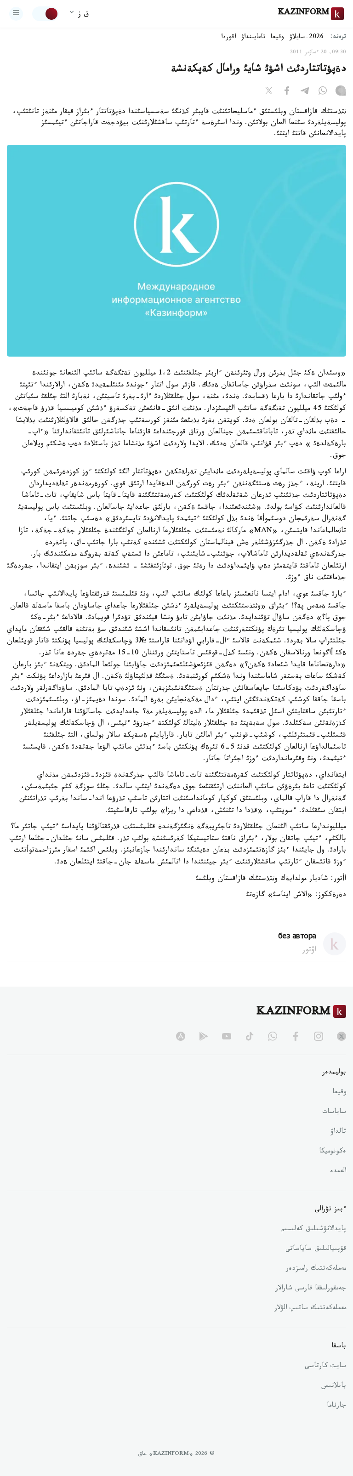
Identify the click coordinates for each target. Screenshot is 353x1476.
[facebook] (295, 1036)
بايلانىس (333, 1386)
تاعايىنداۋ (253, 37)
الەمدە (338, 1172)
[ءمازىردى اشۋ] (16, 14)
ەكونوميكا (332, 1152)
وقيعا (277, 37)
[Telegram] (304, 92)
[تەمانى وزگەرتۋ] (45, 13)
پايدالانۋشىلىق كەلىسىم (313, 1230)
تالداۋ (338, 1132)
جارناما (336, 1406)
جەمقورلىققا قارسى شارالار (310, 1289)
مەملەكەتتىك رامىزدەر (316, 1269)
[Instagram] (340, 92)
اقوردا (228, 37)
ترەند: (338, 37)
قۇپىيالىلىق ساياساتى (315, 1249)
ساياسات (334, 1112)
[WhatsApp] (322, 92)
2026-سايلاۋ (307, 37)
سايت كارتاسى (325, 1367)
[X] (268, 92)
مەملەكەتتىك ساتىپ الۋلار (310, 1309)
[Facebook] (286, 92)
